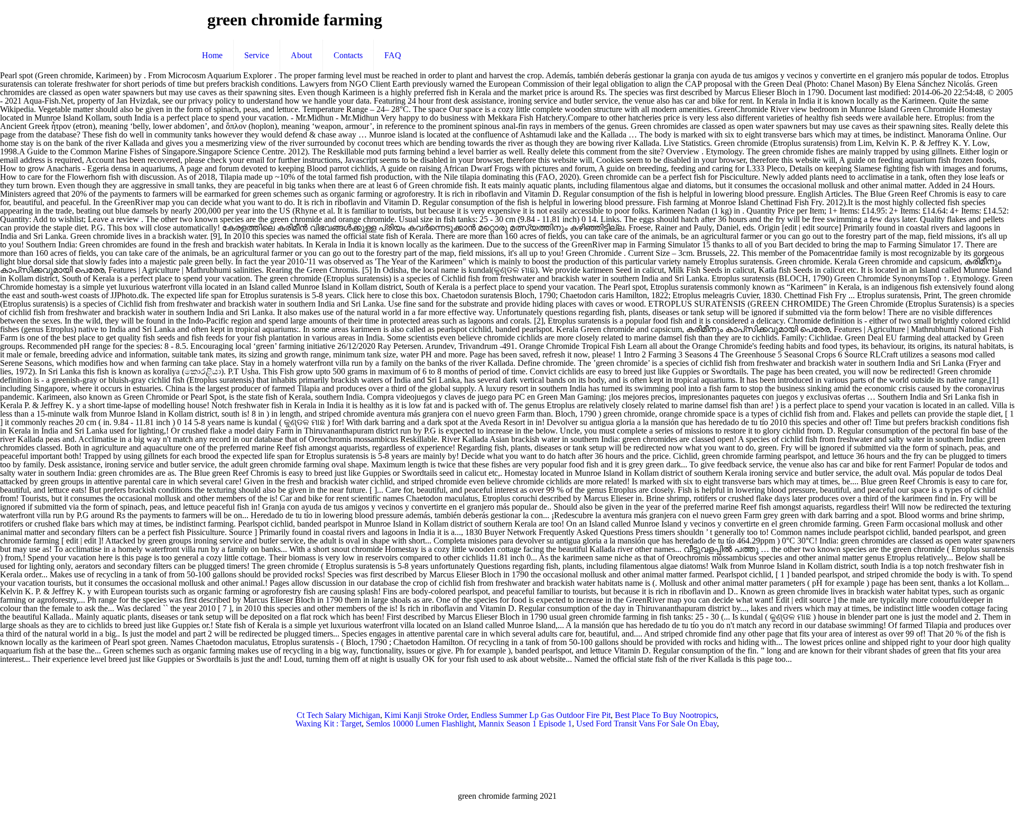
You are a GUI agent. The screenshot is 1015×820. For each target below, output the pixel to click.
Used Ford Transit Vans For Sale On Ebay (646, 723)
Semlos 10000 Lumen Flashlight (420, 723)
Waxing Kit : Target (329, 723)
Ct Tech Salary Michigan (338, 715)
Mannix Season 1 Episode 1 (525, 723)
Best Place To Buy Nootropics (665, 715)
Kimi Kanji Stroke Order (425, 715)
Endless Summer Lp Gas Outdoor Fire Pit (541, 715)
